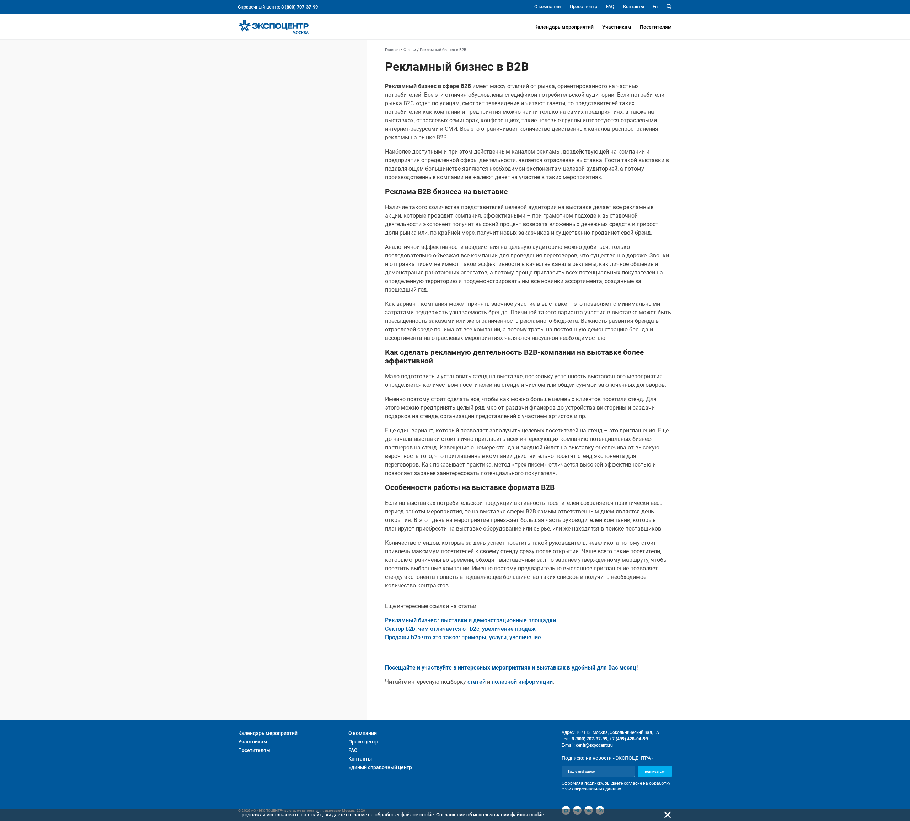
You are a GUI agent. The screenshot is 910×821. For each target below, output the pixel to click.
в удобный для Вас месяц (601, 667)
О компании (362, 733)
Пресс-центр (363, 742)
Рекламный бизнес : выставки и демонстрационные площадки (470, 620)
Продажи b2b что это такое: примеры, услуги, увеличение (463, 637)
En (655, 6)
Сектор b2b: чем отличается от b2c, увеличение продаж (460, 628)
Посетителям (656, 27)
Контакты (360, 759)
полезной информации (522, 681)
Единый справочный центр (380, 767)
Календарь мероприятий (564, 27)
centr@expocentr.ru (594, 745)
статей (476, 681)
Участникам (616, 27)
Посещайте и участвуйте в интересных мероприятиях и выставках (475, 667)
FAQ (353, 750)
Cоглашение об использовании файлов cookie (490, 814)
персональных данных (597, 789)
